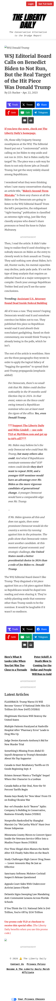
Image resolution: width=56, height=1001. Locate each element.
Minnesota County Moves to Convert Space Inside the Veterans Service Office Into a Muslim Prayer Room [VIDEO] (28, 838)
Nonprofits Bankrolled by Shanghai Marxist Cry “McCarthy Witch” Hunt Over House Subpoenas (27, 824)
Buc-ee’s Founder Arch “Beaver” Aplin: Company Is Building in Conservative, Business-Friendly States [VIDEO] (25, 810)
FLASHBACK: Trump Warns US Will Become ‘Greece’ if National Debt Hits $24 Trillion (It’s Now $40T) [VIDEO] (27, 705)
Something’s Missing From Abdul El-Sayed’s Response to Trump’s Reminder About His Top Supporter (25, 754)
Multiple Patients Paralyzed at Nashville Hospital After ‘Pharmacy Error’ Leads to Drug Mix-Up (26, 730)
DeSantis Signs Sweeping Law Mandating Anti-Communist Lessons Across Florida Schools (26, 898)
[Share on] (24, 120)
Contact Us (17, 964)
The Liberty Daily (28, 21)
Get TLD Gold (45, 3)
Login (31, 3)
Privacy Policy (36, 964)
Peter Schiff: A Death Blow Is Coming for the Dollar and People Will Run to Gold (41, 665)
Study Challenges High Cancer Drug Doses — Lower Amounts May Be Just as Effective (27, 863)
